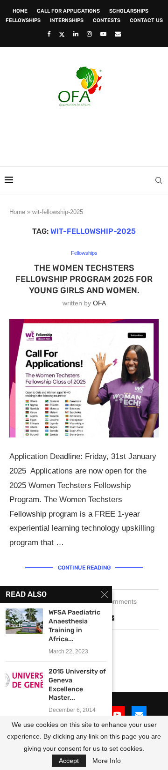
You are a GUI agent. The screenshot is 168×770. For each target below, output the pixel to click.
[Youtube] (103, 33)
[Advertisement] (86, 133)
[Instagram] (89, 33)
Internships (67, 20)
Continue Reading (84, 567)
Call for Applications (68, 11)
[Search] (158, 180)
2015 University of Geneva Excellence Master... (77, 684)
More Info (106, 760)
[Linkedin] (75, 33)
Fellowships (23, 20)
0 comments (118, 601)
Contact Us (146, 20)
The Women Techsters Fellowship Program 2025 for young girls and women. (84, 279)
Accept (69, 760)
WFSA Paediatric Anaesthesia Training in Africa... (74, 625)
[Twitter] (62, 34)
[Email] (118, 33)
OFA (99, 303)
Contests (106, 20)
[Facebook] (48, 33)
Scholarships (128, 11)
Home (20, 11)
